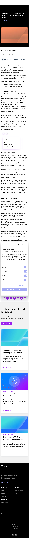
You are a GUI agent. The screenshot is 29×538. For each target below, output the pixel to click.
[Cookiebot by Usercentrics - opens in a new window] (18, 244)
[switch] (25, 271)
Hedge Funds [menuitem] (4, 510)
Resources (4, 8)
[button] (2, 59)
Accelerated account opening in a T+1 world (12, 352)
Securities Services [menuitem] (6, 513)
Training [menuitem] (16, 493)
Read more (6, 367)
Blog (9, 8)
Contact (3, 482)
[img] (21, 59)
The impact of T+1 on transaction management (13, 438)
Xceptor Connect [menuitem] (19, 490)
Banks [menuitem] (2, 505)
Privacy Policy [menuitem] (14, 524)
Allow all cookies (14, 289)
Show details (22, 285)
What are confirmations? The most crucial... (13, 395)
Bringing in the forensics (8, 50)
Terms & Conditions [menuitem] (14, 528)
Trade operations (16, 8)
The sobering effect (7, 54)
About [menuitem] (2, 490)
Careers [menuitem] (3, 493)
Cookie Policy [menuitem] (14, 526)
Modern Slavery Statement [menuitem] (14, 531)
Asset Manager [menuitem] (5, 502)
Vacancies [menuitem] (3, 496)
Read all (5, 323)
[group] (14, 59)
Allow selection (14, 292)
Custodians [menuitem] (4, 508)
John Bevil (4, 20)
